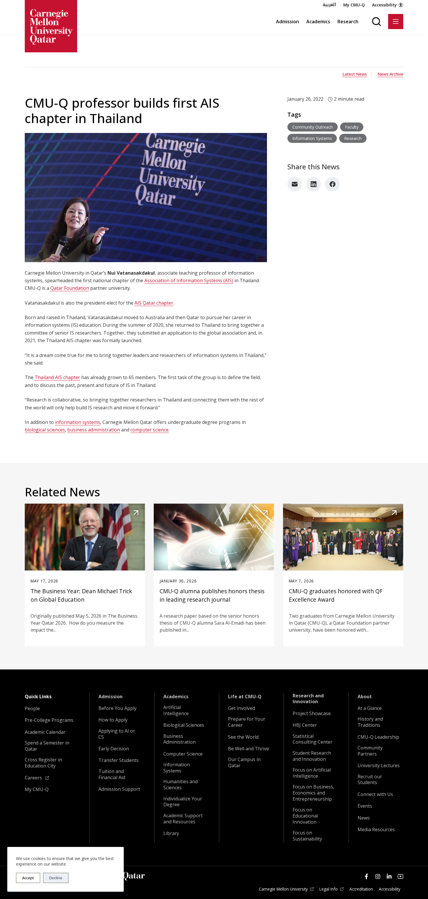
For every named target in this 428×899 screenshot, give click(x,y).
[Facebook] (332, 184)
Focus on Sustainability (307, 836)
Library (171, 833)
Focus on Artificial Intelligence (312, 773)
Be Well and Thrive (248, 749)
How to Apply (113, 720)
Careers (34, 778)
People (32, 709)
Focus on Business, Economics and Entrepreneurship (313, 793)
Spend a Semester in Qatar (47, 746)
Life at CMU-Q (244, 697)
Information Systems (176, 768)
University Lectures (379, 766)
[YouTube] (400, 876)
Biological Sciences (183, 725)
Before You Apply (117, 708)
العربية (329, 5)
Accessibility (384, 5)
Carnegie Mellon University (283, 889)
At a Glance (370, 708)
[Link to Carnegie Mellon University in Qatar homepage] (51, 26)
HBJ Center (305, 725)
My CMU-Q (354, 5)
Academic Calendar (45, 732)
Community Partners (370, 751)
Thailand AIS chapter (57, 377)
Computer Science (183, 754)
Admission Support (119, 789)
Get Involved (241, 708)
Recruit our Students (370, 780)
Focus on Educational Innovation (305, 816)
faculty (351, 127)
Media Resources (376, 830)
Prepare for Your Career (246, 722)
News (364, 818)
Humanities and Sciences (180, 785)
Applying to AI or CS (116, 734)
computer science (149, 430)
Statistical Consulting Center (313, 739)
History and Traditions (370, 722)
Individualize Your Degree (182, 802)
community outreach (312, 127)
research (353, 138)
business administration (93, 430)
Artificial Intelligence (176, 710)
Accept (28, 877)
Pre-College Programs (49, 720)
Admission (287, 21)
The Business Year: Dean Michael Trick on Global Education (81, 595)
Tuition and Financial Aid (111, 774)
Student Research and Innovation (312, 756)
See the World (243, 737)
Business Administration (179, 739)
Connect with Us (375, 794)
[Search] (376, 21)
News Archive (390, 74)
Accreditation (361, 889)
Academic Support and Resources (183, 819)
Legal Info (328, 889)
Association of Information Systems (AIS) (188, 280)
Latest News (354, 74)
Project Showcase (312, 713)
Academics (318, 21)
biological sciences (45, 430)
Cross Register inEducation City (43, 763)
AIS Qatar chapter (154, 303)
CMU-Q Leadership (378, 737)
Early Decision (113, 749)
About (365, 697)
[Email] (294, 184)
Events (365, 806)
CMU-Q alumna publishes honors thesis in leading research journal (212, 595)
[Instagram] (378, 876)
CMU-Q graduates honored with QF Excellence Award (336, 595)
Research (347, 21)
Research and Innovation (308, 699)
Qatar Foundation (69, 288)
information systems (77, 422)
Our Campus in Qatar (244, 762)
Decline (55, 877)
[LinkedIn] (313, 184)
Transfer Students (118, 760)
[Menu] (395, 21)
